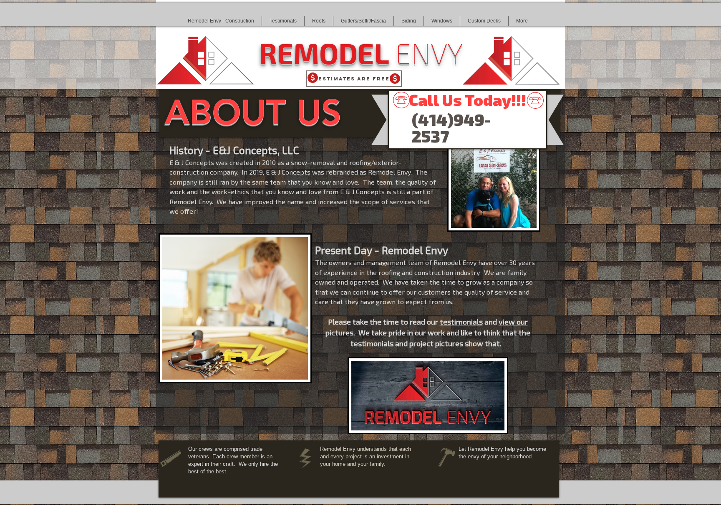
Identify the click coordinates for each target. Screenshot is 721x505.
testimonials (461, 321)
